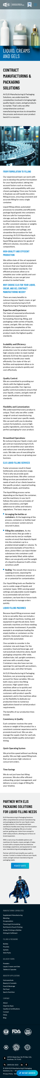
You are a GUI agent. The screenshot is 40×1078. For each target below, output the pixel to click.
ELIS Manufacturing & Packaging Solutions (17, 4)
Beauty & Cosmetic (10, 983)
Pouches (6, 947)
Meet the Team (8, 1006)
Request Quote (20, 865)
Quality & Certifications (11, 1009)
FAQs (5, 1015)
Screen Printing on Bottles (12, 930)
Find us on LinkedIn (21, 1064)
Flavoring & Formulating (11, 924)
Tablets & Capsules (9, 969)
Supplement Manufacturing (12, 915)
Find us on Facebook (26, 1064)
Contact (6, 1012)
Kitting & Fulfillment (10, 933)
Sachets (6, 950)
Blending (6, 918)
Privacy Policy (8, 1074)
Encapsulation (8, 921)
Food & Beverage (9, 986)
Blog (4, 1018)
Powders (6, 963)
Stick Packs (7, 953)
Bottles (5, 944)
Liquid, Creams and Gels (11, 966)
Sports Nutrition (9, 992)
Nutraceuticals (8, 980)
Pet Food (6, 989)
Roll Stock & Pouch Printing (12, 927)
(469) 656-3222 (12, 1065)
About (5, 1003)
